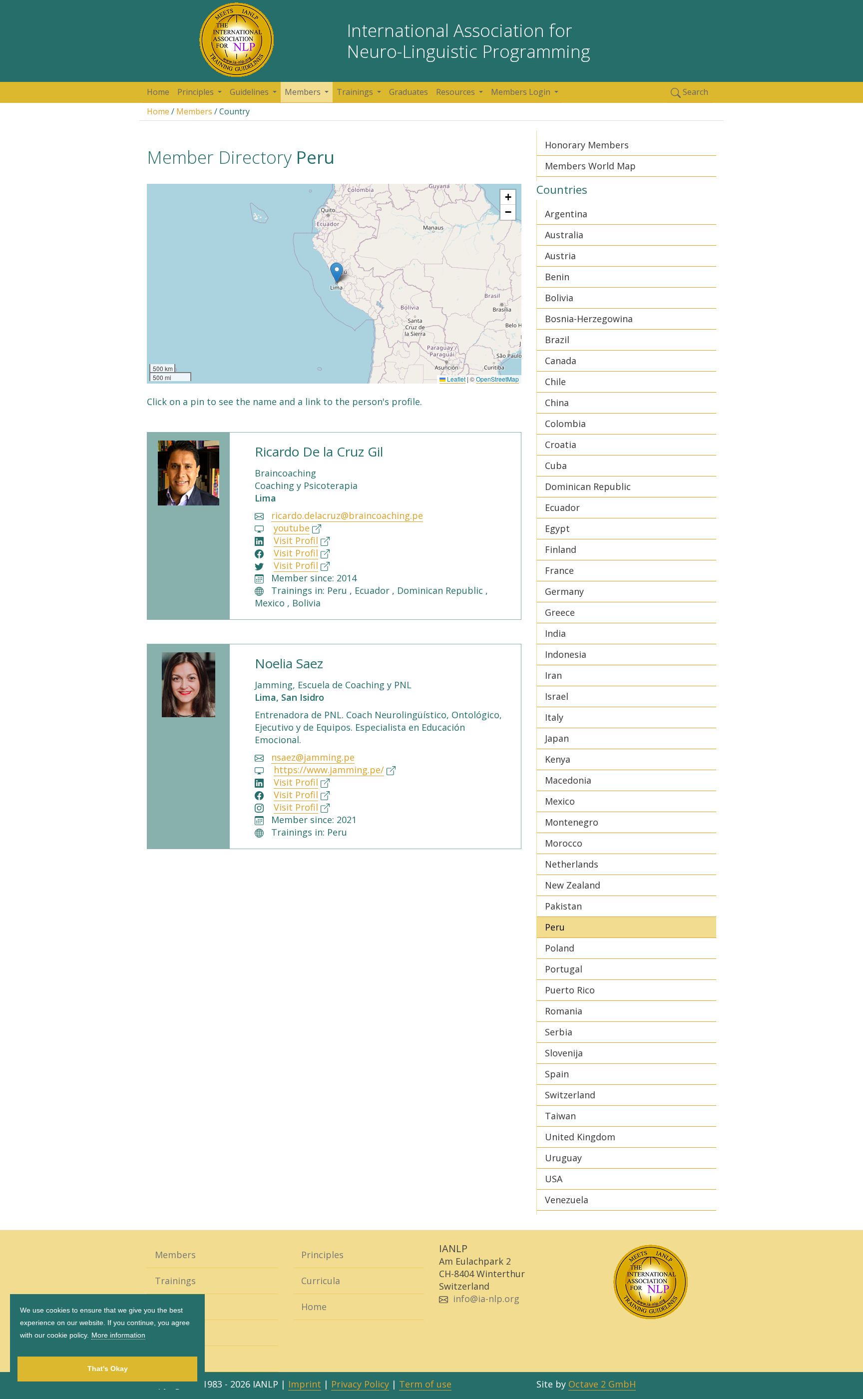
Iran (553, 675)
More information (118, 1335)
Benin (557, 277)
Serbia (558, 1032)
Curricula (320, 1281)
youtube (292, 528)
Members (194, 111)
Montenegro (571, 822)
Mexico (560, 801)
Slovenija (564, 1053)
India (555, 633)
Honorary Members (587, 145)
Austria (560, 256)
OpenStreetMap (497, 379)
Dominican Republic (588, 486)
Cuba (556, 465)
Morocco (563, 843)
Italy (554, 717)
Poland (559, 948)
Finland (560, 549)
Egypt (557, 528)
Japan (557, 738)
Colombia (565, 424)
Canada (560, 361)
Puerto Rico (570, 990)
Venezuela (566, 1200)
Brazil (557, 340)
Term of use (425, 1384)
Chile (555, 382)
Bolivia (559, 298)
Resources (177, 1359)
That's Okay (107, 1369)
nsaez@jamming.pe (313, 757)
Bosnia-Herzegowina (589, 319)
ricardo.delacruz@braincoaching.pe (347, 515)
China (557, 403)
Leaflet (455, 379)
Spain (557, 1074)
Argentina (566, 214)
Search (694, 91)
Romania (563, 1011)
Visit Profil (296, 540)
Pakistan (563, 906)
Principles (322, 1255)
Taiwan (560, 1116)
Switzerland (570, 1095)
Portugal (563, 969)
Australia (564, 235)
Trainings (175, 1281)
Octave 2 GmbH (602, 1384)
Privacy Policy (360, 1384)
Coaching (174, 1307)
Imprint (304, 1384)
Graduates (408, 91)
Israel (556, 696)
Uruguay (563, 1158)
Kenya (557, 759)
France (559, 570)
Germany (564, 591)
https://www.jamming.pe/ (329, 770)
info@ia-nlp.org (486, 1299)
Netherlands (571, 864)
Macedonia (568, 780)
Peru (555, 927)
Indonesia (565, 654)
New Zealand (572, 885)
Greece (560, 612)
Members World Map (590, 166)
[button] (337, 273)
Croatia (560, 445)
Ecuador (562, 507)
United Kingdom (580, 1137)
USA (553, 1179)
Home (158, 91)
